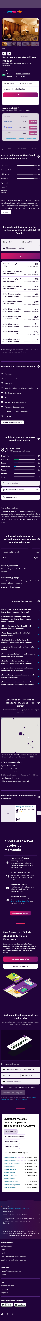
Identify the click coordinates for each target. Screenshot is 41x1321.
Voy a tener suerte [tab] (11, 1141)
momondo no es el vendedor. (15, 1215)
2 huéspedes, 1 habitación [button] (14, 89)
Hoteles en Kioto (10, 1166)
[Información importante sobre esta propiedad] (38, 539)
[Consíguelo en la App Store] (20, 1305)
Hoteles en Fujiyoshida (12, 1184)
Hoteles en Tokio (10, 1157)
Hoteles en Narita (10, 1188)
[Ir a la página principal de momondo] (14, 11)
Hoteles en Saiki (9, 1172)
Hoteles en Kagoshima (12, 1163)
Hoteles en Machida (11, 1175)
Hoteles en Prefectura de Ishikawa (11, 1233)
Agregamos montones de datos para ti (18, 1219)
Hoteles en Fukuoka (11, 1181)
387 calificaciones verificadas (23, 75)
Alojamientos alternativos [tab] (14, 1136)
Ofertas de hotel (7, 1231)
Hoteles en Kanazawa (30, 1233)
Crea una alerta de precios (20, 901)
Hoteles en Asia (19, 1231)
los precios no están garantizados (19, 1208)
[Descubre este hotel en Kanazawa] (38, 156)
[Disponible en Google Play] (7, 1305)
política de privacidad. (21, 1099)
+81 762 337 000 (8, 71)
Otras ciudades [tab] (10, 1131)
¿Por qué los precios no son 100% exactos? (16, 1222)
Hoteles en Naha (10, 1169)
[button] (3, 11)
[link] (20, 913)
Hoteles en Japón (31, 1231)
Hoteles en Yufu (9, 1178)
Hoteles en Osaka (10, 1160)
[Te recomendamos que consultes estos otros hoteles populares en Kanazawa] (38, 797)
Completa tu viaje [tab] (11, 1146)
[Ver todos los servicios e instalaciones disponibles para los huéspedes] (38, 366)
